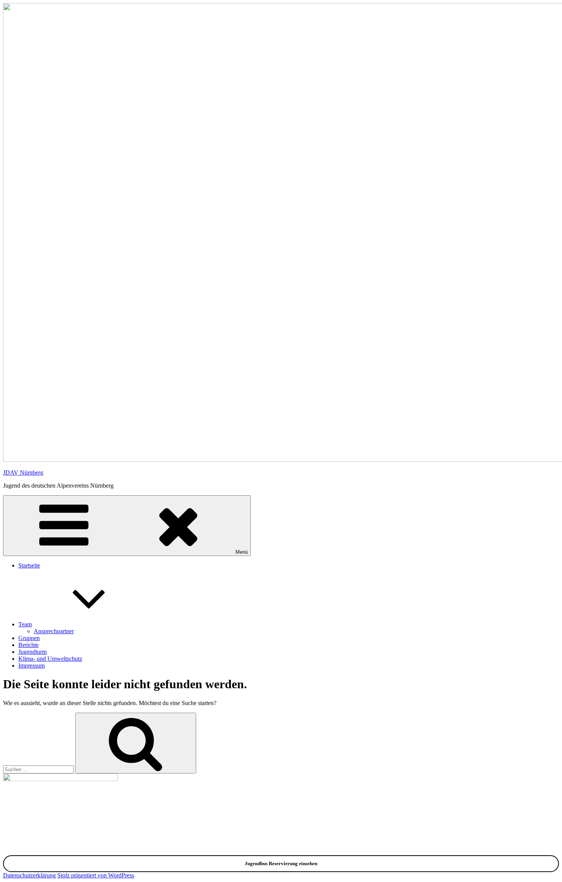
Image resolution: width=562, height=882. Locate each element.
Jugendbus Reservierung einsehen (281, 863)
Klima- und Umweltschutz (50, 658)
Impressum (31, 665)
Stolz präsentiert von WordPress (95, 875)
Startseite (29, 565)
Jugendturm (32, 652)
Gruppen (29, 638)
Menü (242, 552)
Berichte (28, 645)
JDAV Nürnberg (23, 472)
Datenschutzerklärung (29, 875)
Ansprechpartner (54, 631)
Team (25, 624)
